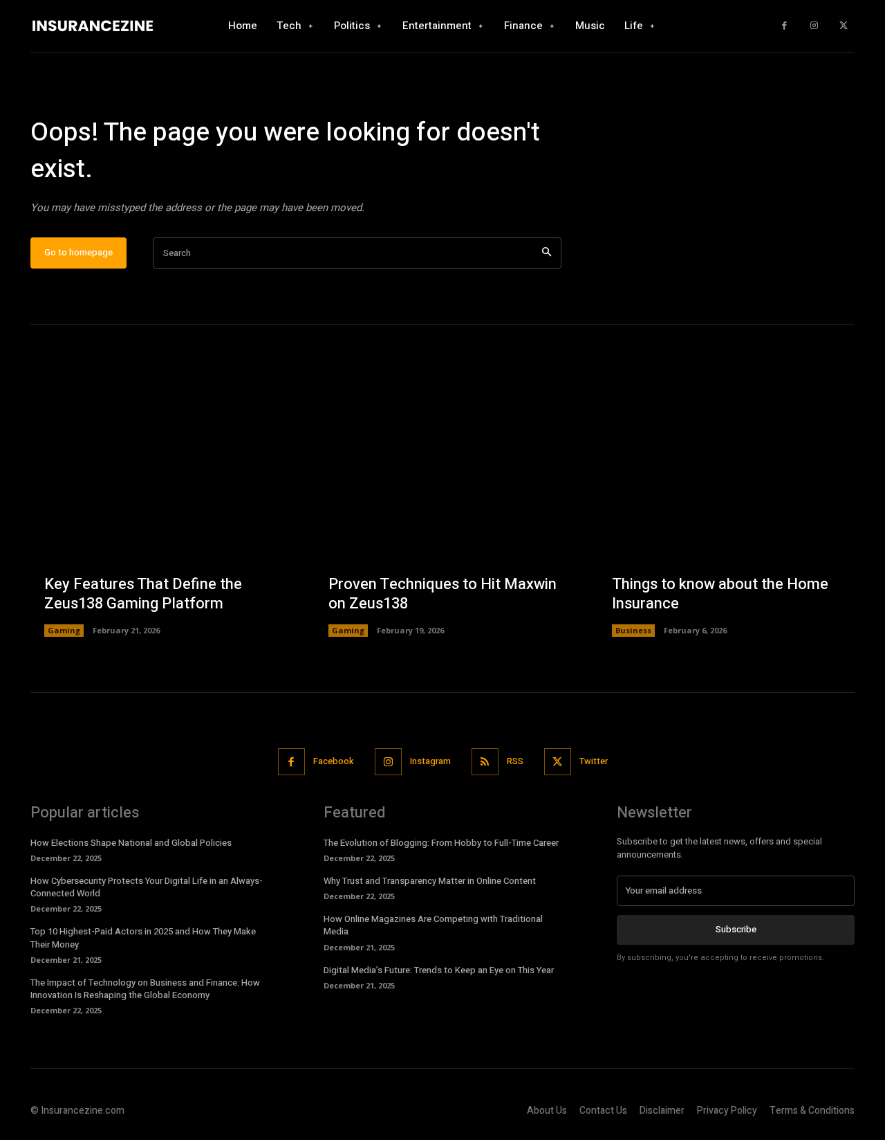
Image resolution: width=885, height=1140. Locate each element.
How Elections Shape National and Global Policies (131, 842)
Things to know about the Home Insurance (720, 594)
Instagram (430, 761)
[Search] (546, 253)
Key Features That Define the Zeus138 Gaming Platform (143, 594)
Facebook (333, 761)
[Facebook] (784, 26)
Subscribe (736, 929)
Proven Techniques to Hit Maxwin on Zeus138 (442, 594)
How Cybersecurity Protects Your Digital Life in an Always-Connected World (146, 887)
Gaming (64, 630)
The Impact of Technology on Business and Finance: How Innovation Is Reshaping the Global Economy (145, 989)
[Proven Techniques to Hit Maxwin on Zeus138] (443, 508)
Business (633, 630)
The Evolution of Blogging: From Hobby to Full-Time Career (441, 842)
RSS (515, 761)
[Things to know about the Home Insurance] (726, 508)
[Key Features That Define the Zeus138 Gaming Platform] (158, 508)
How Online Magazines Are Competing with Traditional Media (433, 925)
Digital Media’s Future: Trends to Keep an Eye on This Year (439, 970)
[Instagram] (814, 26)
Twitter (593, 761)
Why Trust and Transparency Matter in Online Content (430, 880)
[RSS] (485, 761)
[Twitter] (843, 26)
